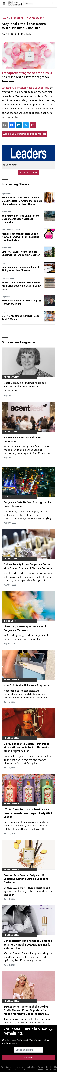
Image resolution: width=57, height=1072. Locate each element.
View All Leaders (29, 172)
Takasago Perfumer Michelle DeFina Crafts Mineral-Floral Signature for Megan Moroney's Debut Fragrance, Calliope (26, 1010)
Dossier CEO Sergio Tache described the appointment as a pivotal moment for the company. (28, 891)
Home (5, 18)
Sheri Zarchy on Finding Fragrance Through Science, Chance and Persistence (25, 386)
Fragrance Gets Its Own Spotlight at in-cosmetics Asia (27, 504)
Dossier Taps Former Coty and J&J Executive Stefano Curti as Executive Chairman (26, 879)
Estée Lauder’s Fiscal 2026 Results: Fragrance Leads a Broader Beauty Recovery (21, 285)
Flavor (4, 263)
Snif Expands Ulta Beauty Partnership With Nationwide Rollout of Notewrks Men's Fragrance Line (26, 747)
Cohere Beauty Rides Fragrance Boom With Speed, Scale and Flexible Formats (28, 566)
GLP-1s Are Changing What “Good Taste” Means (20, 317)
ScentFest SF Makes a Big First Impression (23, 439)
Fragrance (17, 18)
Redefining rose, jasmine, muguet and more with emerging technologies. (26, 637)
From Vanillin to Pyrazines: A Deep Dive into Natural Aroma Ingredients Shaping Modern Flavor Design (22, 200)
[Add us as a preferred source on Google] (33, 125)
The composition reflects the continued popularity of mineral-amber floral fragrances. (27, 1023)
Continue (28, 1057)
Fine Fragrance (35, 18)
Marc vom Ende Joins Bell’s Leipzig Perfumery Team (21, 302)
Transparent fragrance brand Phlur (27, 73)
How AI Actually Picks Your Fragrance (27, 685)
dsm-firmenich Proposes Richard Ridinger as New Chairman (20, 269)
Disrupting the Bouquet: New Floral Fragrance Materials (25, 628)
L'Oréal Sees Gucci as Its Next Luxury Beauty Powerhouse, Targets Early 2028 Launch (28, 813)
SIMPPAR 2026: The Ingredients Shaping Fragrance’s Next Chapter (21, 253)
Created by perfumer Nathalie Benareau (25, 87)
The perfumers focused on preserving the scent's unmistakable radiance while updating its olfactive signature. (28, 957)
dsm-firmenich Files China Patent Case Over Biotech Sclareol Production (20, 219)
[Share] (12, 125)
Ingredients (6, 194)
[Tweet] (26, 125)
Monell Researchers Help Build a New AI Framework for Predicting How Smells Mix (20, 237)
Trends (4, 312)
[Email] (5, 125)
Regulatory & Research (11, 230)
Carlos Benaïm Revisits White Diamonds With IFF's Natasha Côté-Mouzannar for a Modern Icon (28, 944)
